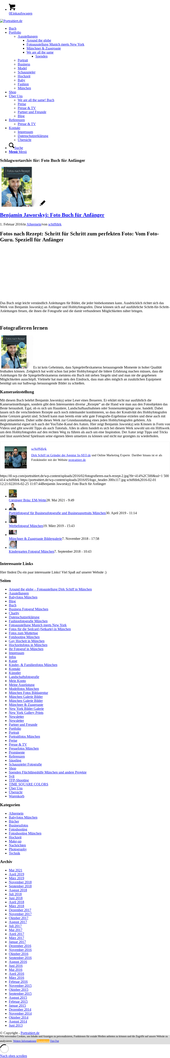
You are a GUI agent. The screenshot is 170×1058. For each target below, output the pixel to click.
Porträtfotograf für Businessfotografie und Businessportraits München (57, 513)
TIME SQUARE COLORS (28, 784)
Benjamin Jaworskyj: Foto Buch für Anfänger (52, 215)
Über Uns (16, 788)
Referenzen (17, 756)
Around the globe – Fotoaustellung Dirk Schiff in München (50, 589)
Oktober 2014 (18, 1017)
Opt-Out (54, 1041)
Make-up (15, 841)
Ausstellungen (19, 593)
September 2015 (20, 993)
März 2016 (16, 978)
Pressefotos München (24, 748)
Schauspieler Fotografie (25, 764)
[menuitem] (89, 29)
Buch (12, 605)
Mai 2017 (15, 930)
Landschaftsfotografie (24, 677)
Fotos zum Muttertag (23, 633)
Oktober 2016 (18, 954)
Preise (13, 740)
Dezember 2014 (20, 1009)
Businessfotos (18, 825)
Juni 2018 (16, 898)
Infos (12, 657)
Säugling (15, 760)
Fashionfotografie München (28, 621)
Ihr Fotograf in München (26, 649)
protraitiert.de (77, 460)
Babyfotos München (23, 597)
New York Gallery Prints (26, 712)
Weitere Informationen (24, 1041)
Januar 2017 (17, 942)
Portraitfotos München (24, 736)
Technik (14, 853)
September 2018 (20, 886)
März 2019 (16, 878)
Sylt (11, 776)
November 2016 (20, 950)
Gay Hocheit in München (26, 641)
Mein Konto (17, 681)
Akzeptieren (43, 1041)
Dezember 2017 (20, 910)
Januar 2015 (17, 1005)
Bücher (14, 821)
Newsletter (16, 716)
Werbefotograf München (26, 526)
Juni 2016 (16, 966)
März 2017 (16, 938)
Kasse (13, 661)
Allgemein (34, 224)
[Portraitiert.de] (11, 21)
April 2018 (16, 902)
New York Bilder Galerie (26, 708)
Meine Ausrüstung (22, 685)
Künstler (15, 673)
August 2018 (18, 890)
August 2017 (18, 922)
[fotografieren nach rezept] (22, 205)
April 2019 (16, 874)
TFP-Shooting (19, 780)
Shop (12, 768)
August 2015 (18, 997)
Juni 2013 (16, 1025)
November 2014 (20, 1013)
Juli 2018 (15, 894)
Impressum (16, 653)
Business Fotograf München (28, 609)
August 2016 (18, 962)
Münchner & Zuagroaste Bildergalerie (35, 538)
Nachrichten (17, 845)
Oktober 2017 (18, 918)
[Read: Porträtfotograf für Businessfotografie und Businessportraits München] (13, 509)
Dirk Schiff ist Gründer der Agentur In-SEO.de (61, 455)
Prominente (17, 752)
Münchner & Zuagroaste (26, 705)
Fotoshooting (18, 829)
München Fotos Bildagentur (28, 693)
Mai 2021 (15, 870)
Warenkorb (16, 796)
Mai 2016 (15, 970)
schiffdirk (55, 224)
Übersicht (15, 792)
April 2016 (16, 974)
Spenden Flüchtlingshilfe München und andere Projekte (48, 772)
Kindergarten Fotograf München (31, 551)
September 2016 (20, 958)
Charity (14, 613)
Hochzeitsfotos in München (28, 645)
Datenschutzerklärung (24, 617)
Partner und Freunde (23, 724)
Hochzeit (15, 837)
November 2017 (20, 914)
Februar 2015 (18, 1001)
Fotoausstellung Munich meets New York (38, 625)
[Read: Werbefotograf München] (13, 522)
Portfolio (15, 728)
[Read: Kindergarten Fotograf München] (13, 547)
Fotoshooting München (25, 833)
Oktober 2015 (18, 989)
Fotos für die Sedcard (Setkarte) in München (40, 629)
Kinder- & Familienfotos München (33, 665)
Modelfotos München (24, 689)
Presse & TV (18, 744)
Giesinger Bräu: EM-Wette (27, 500)
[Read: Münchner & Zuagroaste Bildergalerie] (13, 535)
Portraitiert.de (30, 1033)
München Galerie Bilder (26, 697)
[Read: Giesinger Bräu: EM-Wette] (13, 496)
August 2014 (18, 1021)
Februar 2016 (18, 982)
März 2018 (16, 906)
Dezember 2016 (20, 946)
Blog (12, 601)
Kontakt (14, 669)
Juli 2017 (15, 926)
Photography (18, 849)
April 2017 (16, 934)
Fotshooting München (24, 637)
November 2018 (20, 882)
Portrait (14, 732)
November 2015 (20, 985)
